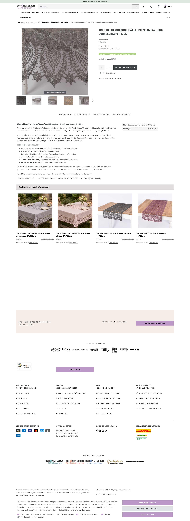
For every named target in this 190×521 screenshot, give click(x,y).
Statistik (38, 514)
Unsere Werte (23, 409)
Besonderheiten (82, 114)
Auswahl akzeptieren (147, 509)
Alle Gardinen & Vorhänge (29, 13)
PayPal (108, 514)
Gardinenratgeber (105, 409)
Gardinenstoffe (133, 13)
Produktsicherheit (122, 114)
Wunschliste (109, 73)
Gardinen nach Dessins (89, 13)
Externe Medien (67, 514)
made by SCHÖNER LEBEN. (50, 13)
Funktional (25, 517)
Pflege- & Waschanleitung (108, 398)
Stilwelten (55, 22)
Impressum (87, 510)
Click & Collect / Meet (66, 388)
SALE (168, 17)
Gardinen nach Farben (70, 13)
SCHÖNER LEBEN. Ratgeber (108, 403)
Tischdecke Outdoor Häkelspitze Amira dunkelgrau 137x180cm (33, 234)
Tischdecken (43, 178)
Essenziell (25, 514)
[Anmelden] (143, 6)
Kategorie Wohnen (92, 178)
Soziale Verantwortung (150, 409)
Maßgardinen (106, 13)
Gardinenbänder (148, 13)
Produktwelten (25, 17)
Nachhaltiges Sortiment (150, 393)
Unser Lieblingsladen (26, 388)
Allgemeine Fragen (105, 388)
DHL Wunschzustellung (89, 514)
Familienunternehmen (149, 398)
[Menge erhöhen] (107, 67)
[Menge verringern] (110, 67)
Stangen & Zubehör (163, 13)
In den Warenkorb (126, 68)
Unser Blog (75, 370)
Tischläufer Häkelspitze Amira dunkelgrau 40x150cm (114, 234)
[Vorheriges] (23, 61)
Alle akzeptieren (147, 503)
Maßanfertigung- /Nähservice (70, 393)
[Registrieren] (151, 6)
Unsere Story (22, 393)
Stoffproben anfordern (68, 403)
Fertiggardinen (119, 13)
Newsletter (62, 414)
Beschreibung (65, 114)
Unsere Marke (22, 403)
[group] (35, 211)
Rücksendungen (103, 414)
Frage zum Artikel (101, 114)
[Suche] (135, 6)
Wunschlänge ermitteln (108, 393)
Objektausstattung (65, 398)
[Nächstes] (86, 61)
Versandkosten (116, 78)
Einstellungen (37, 517)
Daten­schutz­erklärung (61, 510)
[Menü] (30, 364)
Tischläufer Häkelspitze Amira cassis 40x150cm (151, 234)
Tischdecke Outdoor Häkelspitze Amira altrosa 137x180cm (73, 234)
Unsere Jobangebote (26, 414)
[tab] (65, 114)
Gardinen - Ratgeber (155, 323)
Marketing (51, 514)
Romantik (64, 22)
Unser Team (21, 398)
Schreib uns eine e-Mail (116, 322)
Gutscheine (61, 409)
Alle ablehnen (147, 515)
